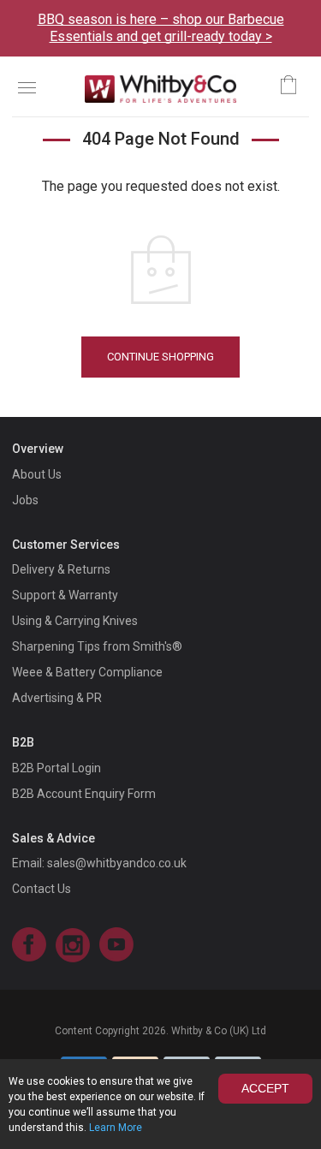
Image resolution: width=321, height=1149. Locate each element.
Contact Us (41, 889)
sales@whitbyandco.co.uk (117, 863)
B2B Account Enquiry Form (84, 794)
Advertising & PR (57, 698)
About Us (37, 474)
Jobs (25, 500)
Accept (265, 1088)
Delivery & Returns (61, 569)
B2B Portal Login (56, 768)
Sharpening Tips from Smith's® (97, 646)
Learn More (115, 1128)
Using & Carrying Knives (75, 621)
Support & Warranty (65, 595)
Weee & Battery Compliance (87, 672)
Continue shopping (160, 356)
